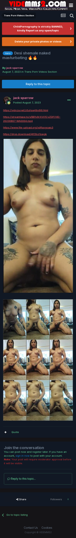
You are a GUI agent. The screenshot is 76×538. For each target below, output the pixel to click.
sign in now (23, 455)
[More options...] (69, 100)
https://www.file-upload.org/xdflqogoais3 (28, 127)
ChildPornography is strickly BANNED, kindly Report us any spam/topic (38, 28)
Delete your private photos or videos (38, 41)
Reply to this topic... (23, 478)
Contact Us (31, 527)
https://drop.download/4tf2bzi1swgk (25, 134)
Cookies (47, 527)
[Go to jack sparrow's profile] (7, 100)
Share (22, 499)
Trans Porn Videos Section (40, 71)
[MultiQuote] (5, 432)
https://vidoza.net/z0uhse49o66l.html (25, 110)
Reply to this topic (38, 84)
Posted (27, 102)
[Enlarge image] (38, 215)
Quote (15, 432)
